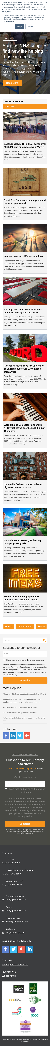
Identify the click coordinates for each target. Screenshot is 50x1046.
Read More (12, 83)
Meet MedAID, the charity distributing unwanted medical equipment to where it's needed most (22, 700)
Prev (9, 626)
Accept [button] (19, 27)
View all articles (25, 626)
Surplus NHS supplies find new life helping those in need (25, 51)
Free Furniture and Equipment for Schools (20, 707)
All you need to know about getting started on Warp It (24, 694)
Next (42, 626)
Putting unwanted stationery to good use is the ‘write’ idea (24, 719)
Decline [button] (30, 27)
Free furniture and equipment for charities (20, 713)
